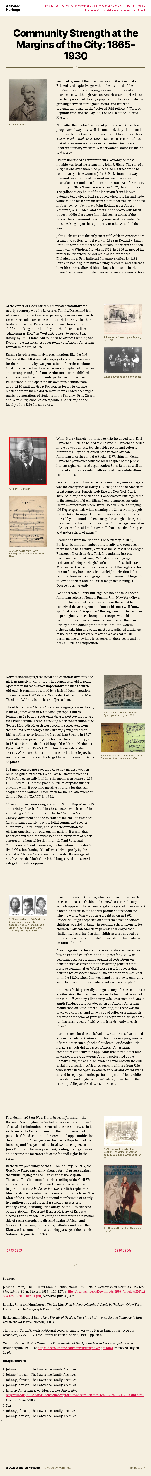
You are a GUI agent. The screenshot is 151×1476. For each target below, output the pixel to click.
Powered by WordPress (57, 1467)
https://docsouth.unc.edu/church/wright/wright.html (75, 1348)
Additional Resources (119, 10)
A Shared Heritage (13, 7)
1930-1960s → (125, 1251)
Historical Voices (95, 10)
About (141, 10)
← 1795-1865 (12, 1251)
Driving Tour (52, 5)
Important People (134, 5)
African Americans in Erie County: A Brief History (90, 5)
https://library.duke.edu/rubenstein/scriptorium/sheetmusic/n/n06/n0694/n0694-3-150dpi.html (75, 1395)
